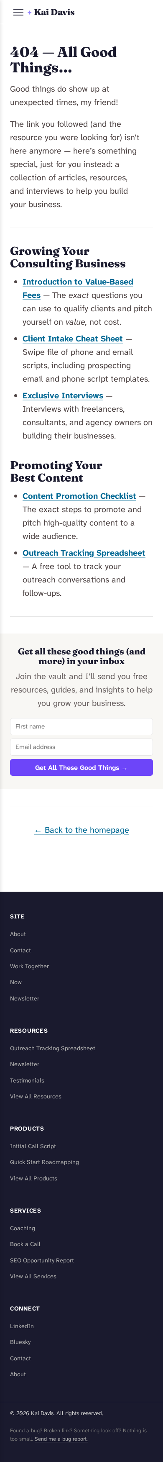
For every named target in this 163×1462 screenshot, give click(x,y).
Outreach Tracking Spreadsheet (84, 552)
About (18, 934)
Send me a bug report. (61, 1438)
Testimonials (27, 1081)
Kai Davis (51, 12)
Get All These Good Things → (81, 767)
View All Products (33, 1178)
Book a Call (25, 1244)
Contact (20, 950)
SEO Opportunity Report (42, 1261)
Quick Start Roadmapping (44, 1162)
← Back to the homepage (81, 829)
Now (16, 982)
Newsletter (24, 999)
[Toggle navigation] (18, 12)
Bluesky (20, 1342)
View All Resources (35, 1096)
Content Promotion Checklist (79, 495)
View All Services (33, 1276)
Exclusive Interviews (63, 395)
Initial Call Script (33, 1146)
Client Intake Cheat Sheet (73, 338)
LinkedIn (22, 1326)
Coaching (22, 1228)
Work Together (29, 966)
